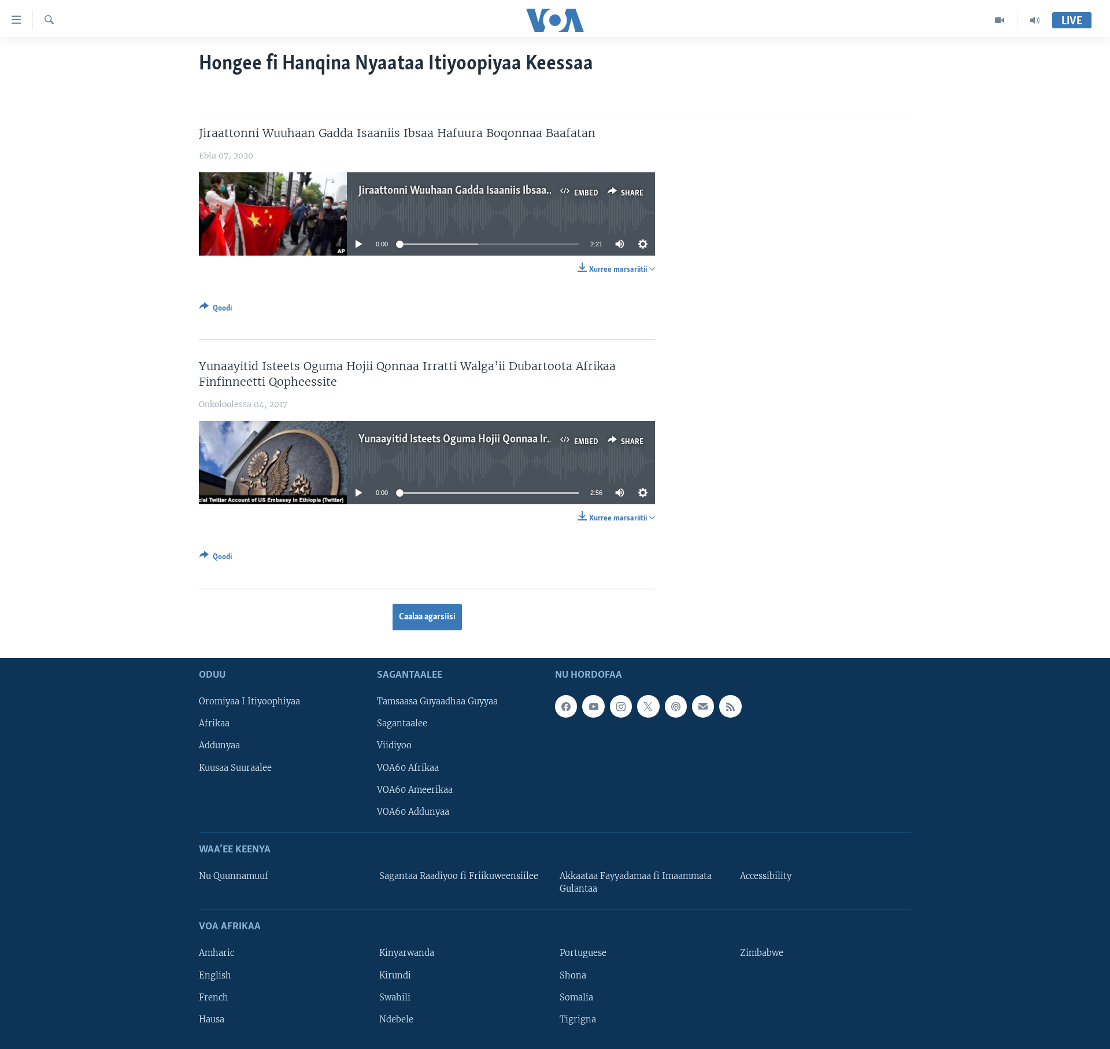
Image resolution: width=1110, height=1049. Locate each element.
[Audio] (1035, 20)
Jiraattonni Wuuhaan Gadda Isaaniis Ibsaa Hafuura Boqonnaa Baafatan (518, 191)
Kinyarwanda (406, 953)
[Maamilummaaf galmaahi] (703, 707)
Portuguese (583, 953)
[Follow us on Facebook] (566, 707)
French (213, 997)
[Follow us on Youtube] (593, 707)
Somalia (576, 997)
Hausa (211, 1019)
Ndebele (396, 1019)
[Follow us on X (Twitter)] (648, 707)
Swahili (394, 997)
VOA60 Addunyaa (413, 812)
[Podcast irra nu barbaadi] (676, 707)
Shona (573, 975)
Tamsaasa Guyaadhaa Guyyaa (437, 702)
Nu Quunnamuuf (233, 876)
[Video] (1000, 20)
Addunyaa (219, 746)
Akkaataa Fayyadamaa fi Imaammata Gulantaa (636, 882)
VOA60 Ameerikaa (415, 790)
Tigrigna (578, 1019)
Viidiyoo (394, 746)
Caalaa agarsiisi (427, 617)
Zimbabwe (761, 953)
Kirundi (395, 975)
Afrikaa (214, 724)
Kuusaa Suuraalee (235, 768)
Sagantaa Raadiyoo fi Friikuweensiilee (458, 876)
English (215, 975)
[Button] (215, 310)
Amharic (216, 953)
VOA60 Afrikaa (408, 768)
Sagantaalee (402, 724)
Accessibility (765, 876)
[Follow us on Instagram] (621, 707)
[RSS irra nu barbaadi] (730, 707)
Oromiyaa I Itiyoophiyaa (249, 702)
